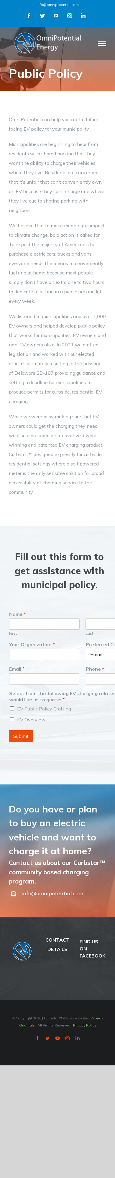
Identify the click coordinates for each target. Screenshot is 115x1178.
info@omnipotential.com (58, 4)
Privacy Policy (84, 1025)
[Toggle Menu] (102, 43)
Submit (21, 736)
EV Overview (31, 720)
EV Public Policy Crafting (44, 709)
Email (16, 669)
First (13, 633)
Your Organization (32, 644)
